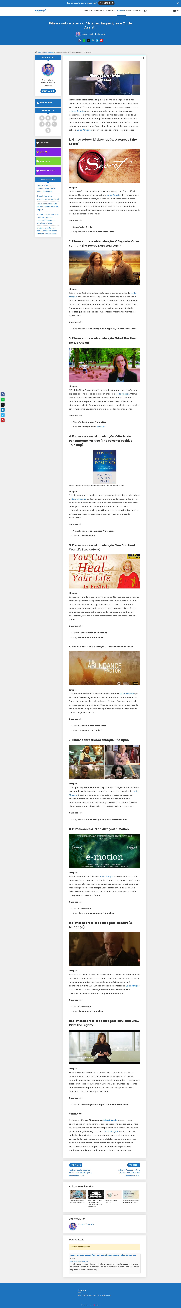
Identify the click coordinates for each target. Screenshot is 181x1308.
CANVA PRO (44, 143)
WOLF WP (43, 152)
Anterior (76, 1165)
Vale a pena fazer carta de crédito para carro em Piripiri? (47, 207)
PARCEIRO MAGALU (47, 171)
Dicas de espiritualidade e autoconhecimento (131, 1201)
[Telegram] (97, 40)
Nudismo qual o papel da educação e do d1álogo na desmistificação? (80, 1173)
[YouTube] (48, 118)
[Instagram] (54, 118)
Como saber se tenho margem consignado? (77, 1201)
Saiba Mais (47, 91)
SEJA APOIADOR (46, 103)
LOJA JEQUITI (45, 161)
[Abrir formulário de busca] (145, 11)
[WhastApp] (84, 40)
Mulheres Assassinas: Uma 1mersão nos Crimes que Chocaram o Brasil (129, 1173)
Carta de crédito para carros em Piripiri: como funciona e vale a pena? (47, 231)
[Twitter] (88, 40)
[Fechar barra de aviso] (178, 3)
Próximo (133, 1165)
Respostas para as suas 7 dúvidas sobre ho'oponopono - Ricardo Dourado (103, 1255)
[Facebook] (79, 40)
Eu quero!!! (105, 3)
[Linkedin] (92, 40)
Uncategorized (48, 52)
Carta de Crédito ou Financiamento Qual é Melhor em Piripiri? (46, 188)
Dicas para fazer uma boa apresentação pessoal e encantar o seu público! (95, 1203)
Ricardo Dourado (88, 34)
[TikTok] (48, 124)
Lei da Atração (78, 111)
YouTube (101, 426)
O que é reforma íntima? (111, 1201)
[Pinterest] (101, 40)
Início (39, 52)
